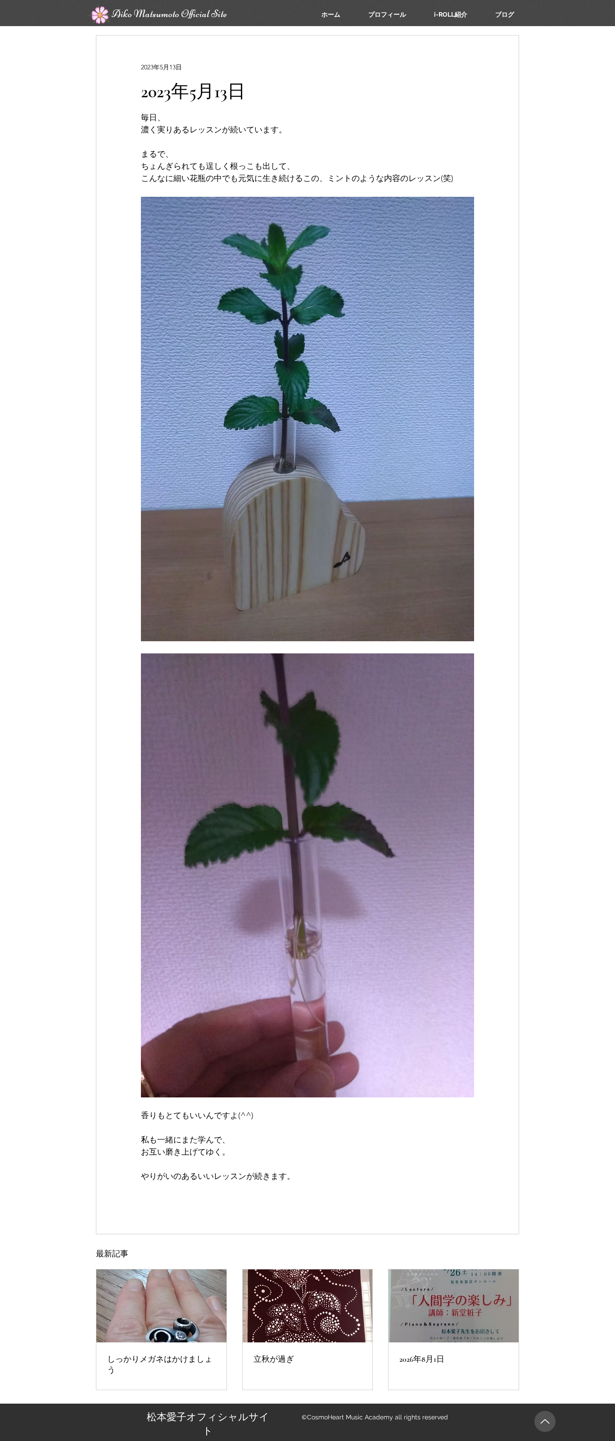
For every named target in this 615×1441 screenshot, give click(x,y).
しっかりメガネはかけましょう (160, 1364)
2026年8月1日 (421, 1359)
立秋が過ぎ (273, 1359)
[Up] (545, 1421)
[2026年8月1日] (454, 1305)
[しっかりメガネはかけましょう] (161, 1305)
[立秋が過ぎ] (308, 1305)
